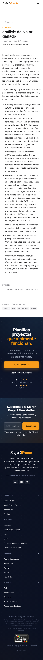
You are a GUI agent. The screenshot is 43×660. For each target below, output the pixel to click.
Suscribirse (31, 426)
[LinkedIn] (15, 482)
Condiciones (21, 651)
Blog (5, 534)
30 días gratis (20, 364)
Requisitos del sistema (12, 606)
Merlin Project (12, 89)
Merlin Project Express (12, 505)
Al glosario (9, 22)
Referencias (8, 563)
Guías (6, 539)
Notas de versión (10, 601)
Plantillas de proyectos (13, 530)
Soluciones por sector (12, 548)
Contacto (7, 597)
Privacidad (33, 646)
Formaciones (9, 593)
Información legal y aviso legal (16, 646)
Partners (7, 568)
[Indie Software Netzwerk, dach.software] (21, 638)
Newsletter (8, 577)
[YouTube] (21, 482)
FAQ (5, 588)
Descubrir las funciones (21, 373)
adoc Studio (8, 510)
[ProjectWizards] (21, 453)
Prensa (6, 572)
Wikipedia (34, 289)
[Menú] (38, 3)
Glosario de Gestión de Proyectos (15, 41)
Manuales (7, 525)
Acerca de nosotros (11, 559)
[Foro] (27, 482)
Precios (7, 514)
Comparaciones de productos (15, 543)
